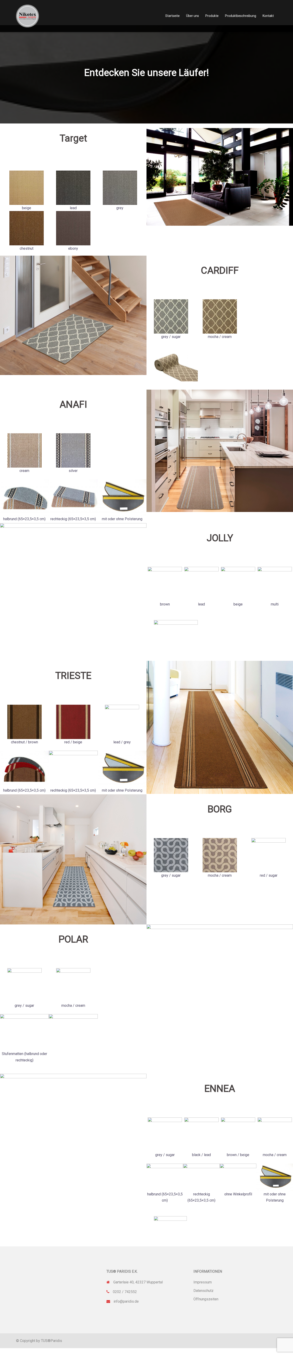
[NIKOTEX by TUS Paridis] (27, 15)
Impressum (202, 1282)
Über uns (192, 16)
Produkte (212, 16)
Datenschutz (203, 1290)
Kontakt (268, 16)
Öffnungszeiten (205, 1299)
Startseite (172, 16)
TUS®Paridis (51, 1341)
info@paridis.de (126, 1301)
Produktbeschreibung (240, 16)
